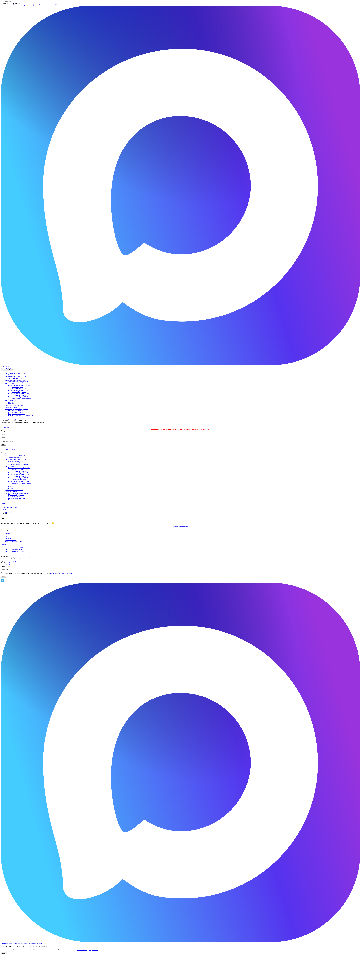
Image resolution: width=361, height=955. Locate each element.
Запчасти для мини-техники (14, 553)
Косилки (11, 404)
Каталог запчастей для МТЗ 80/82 (19, 385)
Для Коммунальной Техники (14, 405)
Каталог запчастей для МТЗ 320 (15, 380)
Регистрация (9, 448)
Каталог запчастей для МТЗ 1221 (15, 373)
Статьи (7, 536)
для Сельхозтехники (11, 400)
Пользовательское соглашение (10, 943)
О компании (17, 5)
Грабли (10, 402)
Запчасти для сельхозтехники (14, 549)
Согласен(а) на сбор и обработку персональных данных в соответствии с (37, 573)
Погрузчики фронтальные (16, 414)
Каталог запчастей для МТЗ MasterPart (20, 473)
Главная (7, 512)
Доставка (35, 5)
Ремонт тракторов (6, 5)
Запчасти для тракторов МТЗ (14, 548)
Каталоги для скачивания (47, 5)
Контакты (58, 5)
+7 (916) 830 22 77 (6, 366)
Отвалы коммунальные (15, 412)
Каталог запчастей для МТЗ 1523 (15, 376)
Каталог (3, 544)
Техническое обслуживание (13, 541)
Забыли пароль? (10, 449)
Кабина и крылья (17, 387)
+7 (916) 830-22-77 (10, 561)
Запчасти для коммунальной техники (16, 551)
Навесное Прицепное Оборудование (16, 409)
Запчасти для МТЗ (10, 383)
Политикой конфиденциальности (61, 573)
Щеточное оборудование (16, 410)
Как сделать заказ (26, 5)
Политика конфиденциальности (31, 943)
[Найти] (1, 426)
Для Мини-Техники (11, 407)
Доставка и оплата (10, 540)
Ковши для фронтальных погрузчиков (20, 415)
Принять (4, 953)
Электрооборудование (15, 375)
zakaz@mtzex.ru (6, 368)
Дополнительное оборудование (18, 382)
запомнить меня (8, 441)
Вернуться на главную (180, 526)
